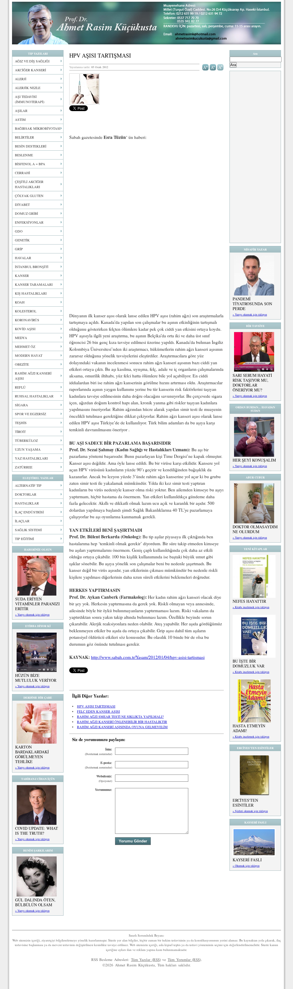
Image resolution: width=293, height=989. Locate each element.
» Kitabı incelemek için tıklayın (251, 607)
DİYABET (22, 204)
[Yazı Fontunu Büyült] (205, 67)
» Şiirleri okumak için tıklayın (250, 811)
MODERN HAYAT (28, 355)
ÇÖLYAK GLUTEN (29, 195)
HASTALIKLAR (27, 503)
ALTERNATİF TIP (28, 485)
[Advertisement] (146, 187)
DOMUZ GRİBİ (26, 213)
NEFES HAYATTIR (249, 601)
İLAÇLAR (22, 521)
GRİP (19, 249)
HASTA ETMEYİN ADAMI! (249, 728)
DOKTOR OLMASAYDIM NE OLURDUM (255, 529)
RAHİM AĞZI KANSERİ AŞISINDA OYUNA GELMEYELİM (122, 726)
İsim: (98, 751)
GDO (19, 231)
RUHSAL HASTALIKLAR (34, 396)
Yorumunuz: (103, 789)
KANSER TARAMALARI (34, 284)
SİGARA (21, 405)
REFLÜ (20, 387)
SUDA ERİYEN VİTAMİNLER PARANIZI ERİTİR (37, 603)
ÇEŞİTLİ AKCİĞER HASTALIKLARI (29, 184)
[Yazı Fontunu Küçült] (213, 67)
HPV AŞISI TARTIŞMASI (96, 706)
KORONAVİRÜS (27, 320)
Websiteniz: (104, 778)
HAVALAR (23, 257)
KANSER (22, 275)
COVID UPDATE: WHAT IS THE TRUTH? (36, 831)
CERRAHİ (22, 172)
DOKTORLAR (25, 494)
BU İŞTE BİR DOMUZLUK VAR (248, 663)
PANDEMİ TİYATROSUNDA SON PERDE (252, 303)
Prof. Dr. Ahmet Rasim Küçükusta (146, 23)
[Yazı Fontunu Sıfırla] (220, 67)
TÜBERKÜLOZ (26, 440)
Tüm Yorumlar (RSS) (184, 959)
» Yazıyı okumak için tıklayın (32, 614)
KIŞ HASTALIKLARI (31, 293)
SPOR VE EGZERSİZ (30, 413)
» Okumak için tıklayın (246, 866)
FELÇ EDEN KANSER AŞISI (98, 711)
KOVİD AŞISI (25, 328)
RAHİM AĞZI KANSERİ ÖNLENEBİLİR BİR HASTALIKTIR (122, 721)
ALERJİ (20, 78)
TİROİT (20, 431)
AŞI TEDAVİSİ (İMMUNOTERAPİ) (29, 99)
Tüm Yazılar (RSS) (146, 959)
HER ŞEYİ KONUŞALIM (254, 460)
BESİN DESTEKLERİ (30, 146)
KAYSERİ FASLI (247, 859)
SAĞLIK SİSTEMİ (28, 529)
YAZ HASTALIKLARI (31, 458)
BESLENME (24, 155)
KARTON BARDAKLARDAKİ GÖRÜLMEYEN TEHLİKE (32, 754)
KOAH (20, 302)
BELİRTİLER (24, 137)
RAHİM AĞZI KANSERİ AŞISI (33, 376)
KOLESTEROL (25, 311)
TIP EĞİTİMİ (24, 538)
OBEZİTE (22, 364)
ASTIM (20, 119)
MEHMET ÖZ (25, 346)
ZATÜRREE (23, 467)
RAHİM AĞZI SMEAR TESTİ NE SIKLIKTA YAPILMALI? (120, 716)
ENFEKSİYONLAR (29, 222)
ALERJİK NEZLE (27, 87)
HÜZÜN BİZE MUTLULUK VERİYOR (35, 678)
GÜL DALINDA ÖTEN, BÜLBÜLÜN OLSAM (35, 902)
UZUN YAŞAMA (28, 449)
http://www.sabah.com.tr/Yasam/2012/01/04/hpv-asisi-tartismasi (148, 657)
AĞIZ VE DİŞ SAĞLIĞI (32, 61)
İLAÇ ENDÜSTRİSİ (29, 512)
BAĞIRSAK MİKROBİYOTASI (37, 128)
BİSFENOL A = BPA (30, 163)
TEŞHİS (21, 422)
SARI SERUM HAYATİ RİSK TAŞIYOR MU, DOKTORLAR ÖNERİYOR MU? (252, 383)
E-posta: (98, 765)
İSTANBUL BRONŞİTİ (31, 266)
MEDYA (21, 337)
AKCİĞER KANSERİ (30, 70)
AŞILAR (21, 110)
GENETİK (22, 240)
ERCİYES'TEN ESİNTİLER (245, 802)
